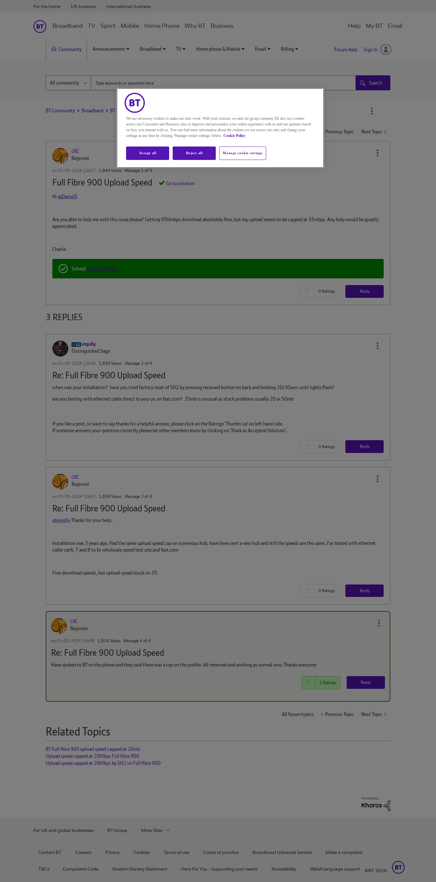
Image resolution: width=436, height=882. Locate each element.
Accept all (147, 153)
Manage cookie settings (243, 153)
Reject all (194, 153)
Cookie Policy (234, 135)
